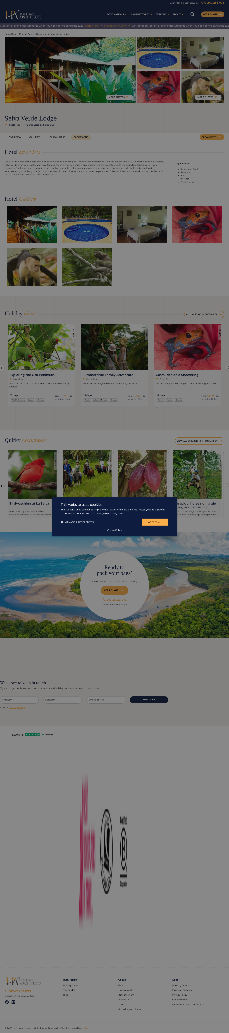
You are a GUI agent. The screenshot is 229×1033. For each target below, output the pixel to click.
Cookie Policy (114, 530)
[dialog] (114, 516)
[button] (77, 522)
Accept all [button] (155, 522)
